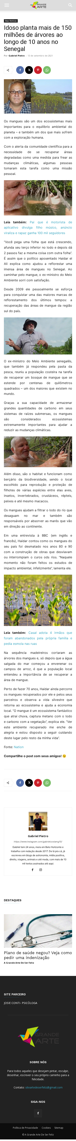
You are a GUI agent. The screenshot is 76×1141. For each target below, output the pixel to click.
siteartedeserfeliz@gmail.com (44, 1087)
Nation (19, 747)
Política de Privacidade (25, 1127)
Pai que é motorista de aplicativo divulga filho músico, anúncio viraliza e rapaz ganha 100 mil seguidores (38, 227)
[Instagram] (42, 870)
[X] (29, 70)
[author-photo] (38, 830)
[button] (6, 5)
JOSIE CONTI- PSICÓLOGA (20, 1003)
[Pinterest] (38, 70)
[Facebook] (20, 70)
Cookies (46, 1127)
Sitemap (58, 1127)
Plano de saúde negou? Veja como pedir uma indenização (38, 955)
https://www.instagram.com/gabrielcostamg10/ (38, 841)
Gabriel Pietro (17, 55)
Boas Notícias (11, 20)
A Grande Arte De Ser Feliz (19, 962)
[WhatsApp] (47, 70)
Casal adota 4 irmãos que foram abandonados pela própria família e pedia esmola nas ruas (38, 638)
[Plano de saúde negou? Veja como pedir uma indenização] (38, 931)
